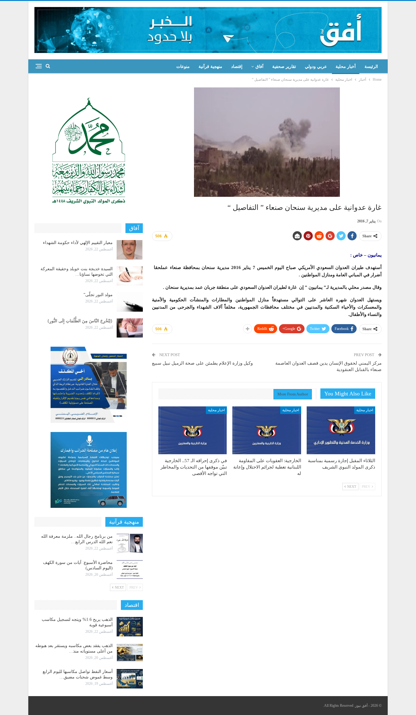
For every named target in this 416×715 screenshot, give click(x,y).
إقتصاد (236, 66)
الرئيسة (371, 66)
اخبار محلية (364, 410)
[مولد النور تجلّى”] (130, 302)
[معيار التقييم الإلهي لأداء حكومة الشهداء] (130, 250)
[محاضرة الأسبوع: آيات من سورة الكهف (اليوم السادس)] (130, 569)
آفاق (259, 66)
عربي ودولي (316, 66)
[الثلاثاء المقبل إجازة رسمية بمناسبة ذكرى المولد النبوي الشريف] (341, 430)
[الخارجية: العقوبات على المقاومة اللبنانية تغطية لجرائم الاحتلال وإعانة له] (266, 430)
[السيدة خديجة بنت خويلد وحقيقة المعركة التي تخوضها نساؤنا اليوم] (130, 276)
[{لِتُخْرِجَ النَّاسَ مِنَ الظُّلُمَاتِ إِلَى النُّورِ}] (130, 328)
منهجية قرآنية (210, 66)
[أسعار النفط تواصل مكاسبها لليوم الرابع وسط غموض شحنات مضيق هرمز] (130, 678)
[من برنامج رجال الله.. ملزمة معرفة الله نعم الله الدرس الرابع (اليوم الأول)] (130, 543)
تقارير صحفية (284, 66)
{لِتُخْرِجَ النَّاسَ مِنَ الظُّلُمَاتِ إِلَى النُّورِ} (80, 321)
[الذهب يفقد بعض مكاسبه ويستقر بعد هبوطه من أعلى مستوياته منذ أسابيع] (130, 653)
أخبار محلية (346, 66)
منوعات (183, 66)
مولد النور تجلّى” (98, 294)
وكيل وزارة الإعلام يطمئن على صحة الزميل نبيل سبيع (202, 363)
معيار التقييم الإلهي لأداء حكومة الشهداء (78, 242)
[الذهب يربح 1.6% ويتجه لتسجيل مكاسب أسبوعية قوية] (130, 626)
